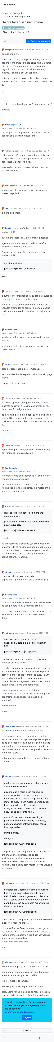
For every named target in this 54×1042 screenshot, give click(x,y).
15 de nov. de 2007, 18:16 (37, 633)
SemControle (11, 468)
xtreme (8, 572)
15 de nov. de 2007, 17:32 (34, 572)
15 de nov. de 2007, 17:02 (24, 471)
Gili (6, 398)
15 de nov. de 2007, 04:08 (31, 291)
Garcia (8, 228)
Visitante (9, 962)
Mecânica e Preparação (14, 28)
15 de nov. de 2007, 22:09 (36, 962)
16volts (8, 506)
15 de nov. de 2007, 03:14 (32, 208)
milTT (7, 445)
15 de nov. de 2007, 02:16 (37, 50)
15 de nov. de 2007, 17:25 (34, 506)
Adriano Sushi (11, 330)
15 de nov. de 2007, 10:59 (35, 364)
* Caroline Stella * (13, 125)
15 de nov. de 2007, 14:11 (30, 398)
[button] (4, 1038)
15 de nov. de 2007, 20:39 (38, 883)
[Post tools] (49, 117)
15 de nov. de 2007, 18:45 (37, 726)
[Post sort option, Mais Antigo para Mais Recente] (5, 41)
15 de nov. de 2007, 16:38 (33, 445)
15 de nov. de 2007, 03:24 (34, 228)
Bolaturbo (9, 726)
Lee (6, 291)
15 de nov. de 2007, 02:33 (24, 128)
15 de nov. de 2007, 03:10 (32, 186)
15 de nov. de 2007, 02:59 (38, 151)
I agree (27, 1017)
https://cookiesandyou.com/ (19, 1012)
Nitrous (8, 364)
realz (7, 186)
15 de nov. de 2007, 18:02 (24, 598)
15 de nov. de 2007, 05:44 (24, 333)
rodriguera (9, 50)
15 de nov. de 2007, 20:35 (35, 777)
